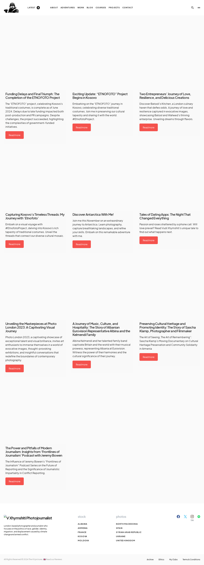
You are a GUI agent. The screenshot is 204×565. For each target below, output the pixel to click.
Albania (82, 524)
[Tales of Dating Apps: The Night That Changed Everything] (169, 180)
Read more (14, 135)
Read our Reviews (54, 559)
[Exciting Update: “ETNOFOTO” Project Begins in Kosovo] (102, 59)
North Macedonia (127, 524)
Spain (119, 528)
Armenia (83, 528)
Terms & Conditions (191, 560)
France (82, 532)
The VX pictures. (36, 559)
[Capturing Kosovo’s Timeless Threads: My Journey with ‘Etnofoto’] (35, 180)
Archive (150, 560)
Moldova (83, 540)
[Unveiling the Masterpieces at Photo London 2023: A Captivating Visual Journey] (35, 289)
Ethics (161, 560)
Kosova (82, 536)
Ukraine (120, 536)
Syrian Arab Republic (129, 532)
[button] (192, 7)
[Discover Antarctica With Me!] (102, 180)
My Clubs (173, 560)
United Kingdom (125, 540)
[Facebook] (178, 518)
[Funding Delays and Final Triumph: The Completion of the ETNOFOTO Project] (35, 59)
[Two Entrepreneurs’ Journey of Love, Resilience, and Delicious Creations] (169, 59)
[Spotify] (198, 518)
